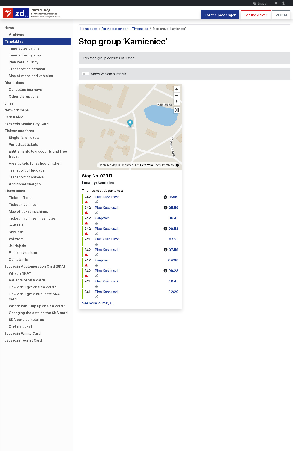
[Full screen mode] (177, 110)
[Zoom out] (177, 95)
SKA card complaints (26, 319)
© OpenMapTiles (129, 165)
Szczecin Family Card (23, 333)
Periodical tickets (23, 144)
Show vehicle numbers (108, 74)
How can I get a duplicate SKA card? (34, 296)
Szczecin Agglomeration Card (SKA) (35, 266)
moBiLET (16, 225)
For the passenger (220, 15)
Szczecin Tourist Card (23, 340)
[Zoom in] (177, 89)
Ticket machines (23, 204)
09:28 (173, 271)
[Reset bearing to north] (177, 102)
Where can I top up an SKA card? (37, 306)
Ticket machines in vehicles (32, 218)
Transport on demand (27, 69)
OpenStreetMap (163, 165)
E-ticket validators (24, 253)
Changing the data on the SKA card (38, 313)
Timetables (14, 41)
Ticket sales (15, 191)
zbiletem (16, 239)
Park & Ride (14, 117)
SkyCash (16, 232)
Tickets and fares (19, 131)
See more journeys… (98, 303)
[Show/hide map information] (177, 165)
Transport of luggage (27, 170)
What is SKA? (20, 273)
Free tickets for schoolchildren (35, 163)
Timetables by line (24, 48)
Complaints (18, 259)
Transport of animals (26, 177)
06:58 (173, 228)
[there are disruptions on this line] (86, 202)
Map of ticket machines (28, 211)
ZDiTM (281, 15)
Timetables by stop (25, 55)
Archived (16, 34)
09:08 (173, 260)
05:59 (173, 207)
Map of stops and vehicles (31, 76)
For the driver (255, 15)
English (263, 3)
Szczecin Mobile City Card (27, 124)
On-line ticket (20, 326)
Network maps (17, 110)
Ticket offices (20, 198)
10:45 (173, 281)
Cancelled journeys (25, 89)
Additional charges (25, 184)
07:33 (173, 239)
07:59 (173, 250)
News (9, 28)
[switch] (85, 74)
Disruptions (14, 82)
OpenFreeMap (108, 165)
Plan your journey (23, 62)
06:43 (173, 218)
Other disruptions (24, 96)
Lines (9, 103)
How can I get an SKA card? (32, 287)
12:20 (173, 292)
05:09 (173, 197)
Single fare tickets (24, 137)
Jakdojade (17, 246)
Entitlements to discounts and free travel (38, 154)
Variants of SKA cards (27, 280)
